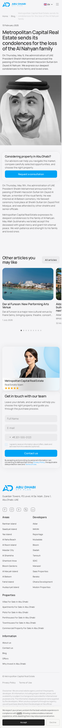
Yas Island (7, 534)
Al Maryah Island (10, 571)
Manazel (37, 566)
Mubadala (37, 539)
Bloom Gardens (9, 566)
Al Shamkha (8, 555)
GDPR (19, 713)
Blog (4, 653)
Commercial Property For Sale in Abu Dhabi (23, 628)
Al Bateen (7, 576)
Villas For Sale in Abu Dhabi (15, 601)
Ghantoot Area (9, 560)
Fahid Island (8, 581)
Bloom (36, 544)
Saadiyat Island (9, 529)
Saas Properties (40, 571)
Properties (8, 595)
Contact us (7, 647)
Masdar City (8, 550)
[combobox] (10, 437)
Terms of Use (30, 464)
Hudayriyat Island (10, 587)
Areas (5, 517)
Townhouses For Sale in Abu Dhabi (19, 622)
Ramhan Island (9, 523)
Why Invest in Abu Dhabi (14, 663)
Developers (40, 517)
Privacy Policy (39, 462)
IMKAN (36, 529)
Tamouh (37, 555)
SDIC (35, 560)
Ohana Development (43, 581)
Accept (23, 722)
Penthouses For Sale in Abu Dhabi (18, 617)
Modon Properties (41, 587)
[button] (48, 4)
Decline (53, 722)
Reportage (38, 534)
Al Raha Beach (9, 539)
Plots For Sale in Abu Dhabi (15, 612)
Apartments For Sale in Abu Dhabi (18, 607)
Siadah (36, 550)
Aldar (35, 523)
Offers (5, 658)
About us (6, 642)
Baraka (36, 576)
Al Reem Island (9, 544)
